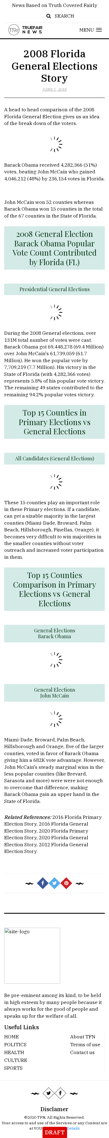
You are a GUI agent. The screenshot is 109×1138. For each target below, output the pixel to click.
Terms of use (85, 1044)
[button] (91, 30)
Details (73, 1128)
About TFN (82, 1036)
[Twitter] (48, 1093)
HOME (11, 1036)
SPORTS (13, 1068)
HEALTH (14, 1052)
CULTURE (15, 1060)
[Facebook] (60, 1093)
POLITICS (15, 1044)
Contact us (82, 1052)
